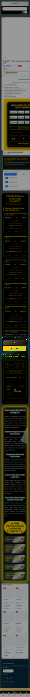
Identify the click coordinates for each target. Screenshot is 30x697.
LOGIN (14, 342)
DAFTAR (14, 348)
